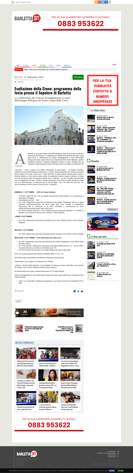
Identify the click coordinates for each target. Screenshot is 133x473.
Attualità (42, 65)
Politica (34, 65)
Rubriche (67, 65)
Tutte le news (112, 209)
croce (18, 301)
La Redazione (112, 451)
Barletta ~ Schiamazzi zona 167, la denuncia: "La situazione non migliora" (46, 69)
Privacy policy (112, 455)
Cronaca (25, 65)
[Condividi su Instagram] (82, 292)
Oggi (17, 65)
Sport (50, 65)
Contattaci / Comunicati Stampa (106, 453)
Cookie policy (112, 456)
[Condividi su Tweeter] (78, 292)
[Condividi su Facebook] (75, 292)
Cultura (58, 65)
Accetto (120, 470)
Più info (112, 470)
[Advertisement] (66, 47)
